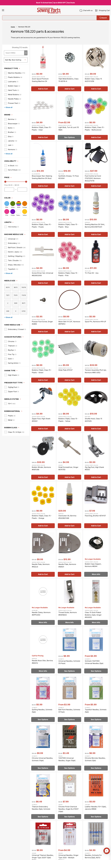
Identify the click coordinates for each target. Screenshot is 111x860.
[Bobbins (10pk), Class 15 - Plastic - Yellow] (69, 408)
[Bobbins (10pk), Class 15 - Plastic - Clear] (43, 117)
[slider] (5, 182)
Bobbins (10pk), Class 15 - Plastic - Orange (42, 517)
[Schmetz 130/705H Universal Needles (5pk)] (96, 651)
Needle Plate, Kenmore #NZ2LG (41, 565)
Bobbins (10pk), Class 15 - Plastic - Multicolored (95, 128)
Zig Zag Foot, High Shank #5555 (94, 468)
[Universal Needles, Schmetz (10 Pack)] (69, 651)
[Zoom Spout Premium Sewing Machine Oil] (43, 68)
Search (104, 18)
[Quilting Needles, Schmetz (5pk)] (43, 699)
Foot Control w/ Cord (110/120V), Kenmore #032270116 (93, 178)
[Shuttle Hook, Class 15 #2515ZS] (96, 408)
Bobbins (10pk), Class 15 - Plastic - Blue (68, 225)
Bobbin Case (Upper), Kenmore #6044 (93, 565)
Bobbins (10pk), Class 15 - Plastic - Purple (42, 225)
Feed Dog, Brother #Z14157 (95, 516)
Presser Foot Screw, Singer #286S (42, 323)
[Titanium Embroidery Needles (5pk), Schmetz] (43, 796)
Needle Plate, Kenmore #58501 (67, 565)
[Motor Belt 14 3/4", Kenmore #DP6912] (69, 311)
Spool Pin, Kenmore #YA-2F (95, 322)
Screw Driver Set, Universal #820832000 (42, 274)
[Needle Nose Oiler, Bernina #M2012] (43, 651)
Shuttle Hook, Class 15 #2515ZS (93, 420)
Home (13, 27)
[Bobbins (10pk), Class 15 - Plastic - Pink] (69, 263)
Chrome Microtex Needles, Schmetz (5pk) (95, 759)
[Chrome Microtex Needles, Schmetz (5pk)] (96, 748)
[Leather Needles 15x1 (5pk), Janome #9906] (96, 796)
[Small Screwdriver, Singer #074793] (69, 457)
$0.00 (10, 185)
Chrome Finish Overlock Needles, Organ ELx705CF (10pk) (68, 809)
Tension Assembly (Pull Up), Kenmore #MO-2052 (95, 371)
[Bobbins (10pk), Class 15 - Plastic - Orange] (43, 505)
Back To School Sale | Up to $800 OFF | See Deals (55, 3)
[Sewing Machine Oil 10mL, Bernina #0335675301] (96, 214)
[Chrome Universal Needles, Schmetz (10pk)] (43, 748)
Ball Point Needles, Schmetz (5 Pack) (69, 711)
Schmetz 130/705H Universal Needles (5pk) (94, 662)
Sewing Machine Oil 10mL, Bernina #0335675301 (95, 225)
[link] (14, 73)
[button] (3, 10)
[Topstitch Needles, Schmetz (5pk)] (96, 699)
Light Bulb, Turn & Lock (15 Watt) (68, 128)
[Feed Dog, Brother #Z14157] (96, 505)
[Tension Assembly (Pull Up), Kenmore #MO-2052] (96, 360)
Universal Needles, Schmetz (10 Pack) (69, 662)
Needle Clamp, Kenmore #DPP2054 (41, 613)
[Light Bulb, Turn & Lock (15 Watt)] (69, 117)
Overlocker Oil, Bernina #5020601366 (67, 517)
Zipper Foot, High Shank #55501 (41, 420)
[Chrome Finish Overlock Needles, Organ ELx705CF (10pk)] (69, 796)
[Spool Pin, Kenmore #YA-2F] (96, 311)
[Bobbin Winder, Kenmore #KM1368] (43, 457)
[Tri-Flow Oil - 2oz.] (96, 263)
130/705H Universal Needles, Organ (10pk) (66, 759)
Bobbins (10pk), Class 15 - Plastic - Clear (42, 128)
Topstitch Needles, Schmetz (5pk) (95, 711)
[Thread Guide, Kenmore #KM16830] (69, 602)
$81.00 (17, 185)
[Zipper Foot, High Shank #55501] (43, 408)
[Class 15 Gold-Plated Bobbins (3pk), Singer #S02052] (96, 602)
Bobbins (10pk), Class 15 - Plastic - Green (42, 371)
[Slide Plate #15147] (69, 360)
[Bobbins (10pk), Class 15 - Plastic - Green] (43, 360)
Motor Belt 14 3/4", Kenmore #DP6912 (69, 323)
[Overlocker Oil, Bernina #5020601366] (69, 505)
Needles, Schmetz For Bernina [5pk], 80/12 (93, 856)
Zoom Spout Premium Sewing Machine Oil (40, 80)
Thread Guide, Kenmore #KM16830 (67, 613)
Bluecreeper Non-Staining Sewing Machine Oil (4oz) (42, 177)
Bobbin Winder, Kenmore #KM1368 (41, 468)
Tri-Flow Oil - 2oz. (92, 273)
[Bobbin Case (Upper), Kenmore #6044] (96, 554)
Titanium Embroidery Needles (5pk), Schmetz (41, 808)
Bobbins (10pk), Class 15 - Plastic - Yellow (68, 420)
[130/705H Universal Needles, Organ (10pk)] (69, 748)
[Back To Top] (108, 857)
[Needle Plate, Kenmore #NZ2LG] (43, 554)
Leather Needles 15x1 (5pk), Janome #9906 (95, 808)
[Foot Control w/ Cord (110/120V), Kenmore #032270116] (96, 165)
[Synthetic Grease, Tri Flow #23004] (69, 165)
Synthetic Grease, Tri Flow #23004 (68, 177)
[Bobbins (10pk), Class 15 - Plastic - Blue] (69, 214)
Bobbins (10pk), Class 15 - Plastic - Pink (68, 274)
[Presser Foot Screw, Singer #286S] (43, 311)
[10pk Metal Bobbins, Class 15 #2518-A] (69, 68)
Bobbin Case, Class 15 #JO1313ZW (93, 80)
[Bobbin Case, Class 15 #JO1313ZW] (96, 68)
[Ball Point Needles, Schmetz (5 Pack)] (69, 699)
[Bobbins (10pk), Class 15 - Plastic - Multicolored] (96, 117)
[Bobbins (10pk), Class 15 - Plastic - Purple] (43, 214)
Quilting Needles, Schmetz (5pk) (42, 711)
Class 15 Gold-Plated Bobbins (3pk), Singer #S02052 (93, 614)
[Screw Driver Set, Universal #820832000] (43, 263)
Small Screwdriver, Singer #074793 (68, 468)
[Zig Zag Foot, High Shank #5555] (96, 457)
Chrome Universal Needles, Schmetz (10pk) (42, 759)
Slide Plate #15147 (65, 370)
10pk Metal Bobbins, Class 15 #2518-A (68, 80)
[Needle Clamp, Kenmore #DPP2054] (43, 602)
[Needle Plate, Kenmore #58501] (69, 554)
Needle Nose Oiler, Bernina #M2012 (42, 662)
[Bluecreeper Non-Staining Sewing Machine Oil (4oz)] (43, 165)
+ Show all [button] (8, 107)
